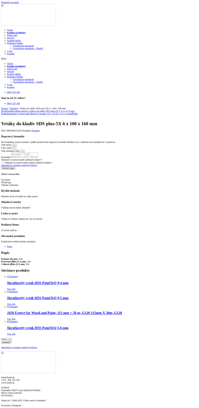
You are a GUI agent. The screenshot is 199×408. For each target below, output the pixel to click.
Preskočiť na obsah (10, 2)
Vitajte (10, 30)
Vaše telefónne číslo (10, 151)
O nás (9, 51)
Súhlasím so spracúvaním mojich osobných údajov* (28, 162)
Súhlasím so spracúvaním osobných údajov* (21, 159)
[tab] (102, 246)
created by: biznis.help (57, 400)
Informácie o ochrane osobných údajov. (19, 165)
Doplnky (14, 108)
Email (4, 339)
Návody (10, 38)
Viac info (11, 289)
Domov (4, 108)
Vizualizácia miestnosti (23, 46)
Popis (9, 246)
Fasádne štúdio (14, 40)
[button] (99, 58)
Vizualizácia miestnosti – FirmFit (28, 48)
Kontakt (10, 53)
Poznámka (6, 157)
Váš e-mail (6, 148)
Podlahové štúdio (15, 43)
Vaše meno (6, 145)
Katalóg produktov (16, 32)
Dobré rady (12, 35)
